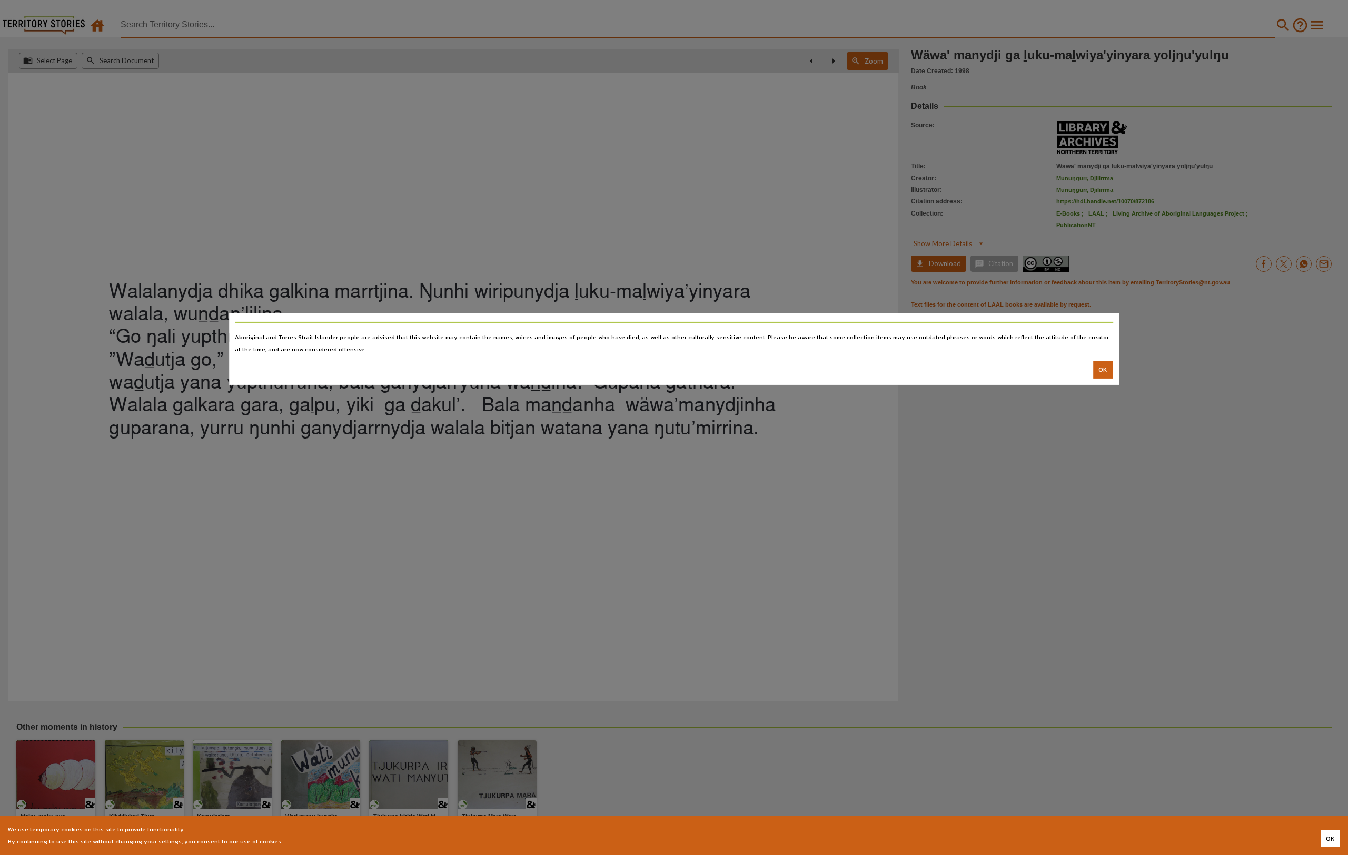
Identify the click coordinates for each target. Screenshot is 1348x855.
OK (1102, 369)
